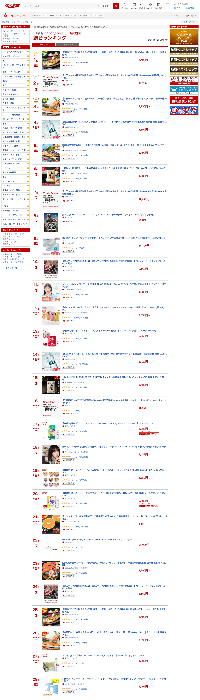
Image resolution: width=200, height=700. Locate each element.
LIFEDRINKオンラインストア (74, 127)
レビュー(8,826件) (79, 431)
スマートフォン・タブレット (14, 109)
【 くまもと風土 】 (72, 521)
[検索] (116, 6)
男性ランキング (55, 15)
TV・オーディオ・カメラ (13, 31)
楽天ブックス (69, 80)
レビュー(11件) (77, 663)
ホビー (5, 177)
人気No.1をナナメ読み (12, 254)
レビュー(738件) (78, 248)
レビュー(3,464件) (79, 109)
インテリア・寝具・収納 (13, 132)
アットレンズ (69, 243)
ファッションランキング (13, 262)
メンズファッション (11, 41)
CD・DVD (7, 186)
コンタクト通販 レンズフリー (75, 684)
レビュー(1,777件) (79, 689)
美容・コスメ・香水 (11, 155)
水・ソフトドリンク (11, 94)
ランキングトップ (39, 15)
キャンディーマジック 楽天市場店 (76, 452)
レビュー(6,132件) (79, 387)
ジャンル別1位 (98, 15)
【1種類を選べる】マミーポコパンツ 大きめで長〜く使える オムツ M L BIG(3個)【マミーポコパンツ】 (109, 330)
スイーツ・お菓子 (10, 90)
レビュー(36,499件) (79, 62)
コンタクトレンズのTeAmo (73, 289)
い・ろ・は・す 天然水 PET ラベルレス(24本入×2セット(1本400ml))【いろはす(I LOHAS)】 (104, 655)
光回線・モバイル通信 (12, 128)
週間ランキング (9, 239)
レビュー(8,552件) (79, 338)
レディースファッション (13, 52)
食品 (4, 85)
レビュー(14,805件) (79, 526)
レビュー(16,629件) (79, 619)
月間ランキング (9, 242)
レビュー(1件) (77, 410)
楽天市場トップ (8, 22)
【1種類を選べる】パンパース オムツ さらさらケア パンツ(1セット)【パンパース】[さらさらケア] (107, 423)
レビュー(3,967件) (79, 503)
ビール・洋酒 (8, 99)
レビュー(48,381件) (79, 318)
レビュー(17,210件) (79, 132)
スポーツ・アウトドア (12, 159)
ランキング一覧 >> (189, 22)
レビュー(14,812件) (79, 294)
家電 (4, 123)
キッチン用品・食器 (11, 141)
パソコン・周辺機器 (11, 115)
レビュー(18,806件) (79, 155)
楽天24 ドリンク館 (71, 658)
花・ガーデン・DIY (11, 163)
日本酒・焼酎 (8, 103)
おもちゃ (6, 168)
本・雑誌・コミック (11, 39)
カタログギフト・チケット (14, 219)
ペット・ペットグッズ (12, 195)
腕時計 (5, 81)
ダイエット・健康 (10, 146)
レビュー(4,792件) (79, 573)
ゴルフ (5, 36)
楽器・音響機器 (9, 172)
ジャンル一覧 (174, 15)
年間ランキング (9, 244)
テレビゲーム (8, 181)
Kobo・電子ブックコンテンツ (15, 224)
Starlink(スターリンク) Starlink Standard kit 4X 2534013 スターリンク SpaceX (98, 539)
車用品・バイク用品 (11, 190)
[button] (134, 6)
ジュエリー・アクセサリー (14, 76)
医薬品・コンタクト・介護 (14, 34)
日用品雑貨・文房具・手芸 (14, 137)
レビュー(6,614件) (79, 178)
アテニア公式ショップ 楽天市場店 (76, 313)
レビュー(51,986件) (79, 364)
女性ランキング (70, 15)
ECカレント (69, 542)
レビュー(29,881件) (79, 457)
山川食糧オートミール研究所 (74, 382)
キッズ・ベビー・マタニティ (14, 200)
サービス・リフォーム (12, 215)
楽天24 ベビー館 (70, 333)
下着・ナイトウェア (11, 72)
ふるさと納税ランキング (13, 259)
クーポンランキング (11, 257)
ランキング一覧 (10, 268)
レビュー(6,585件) (79, 480)
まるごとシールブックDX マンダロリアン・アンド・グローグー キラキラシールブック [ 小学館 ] (108, 214)
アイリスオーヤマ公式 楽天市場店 (76, 173)
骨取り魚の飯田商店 (71, 57)
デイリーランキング (11, 236)
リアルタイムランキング (13, 234)
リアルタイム (84, 15)
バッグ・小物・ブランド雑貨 (14, 66)
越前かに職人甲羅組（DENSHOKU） (77, 150)
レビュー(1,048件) (79, 642)
